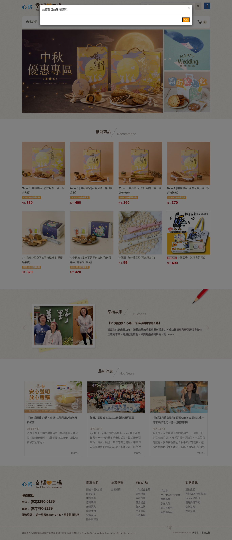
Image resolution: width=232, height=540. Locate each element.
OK (186, 19)
